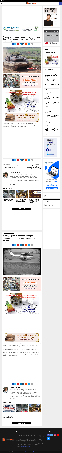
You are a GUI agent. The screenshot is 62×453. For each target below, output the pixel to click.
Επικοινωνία (16, 0)
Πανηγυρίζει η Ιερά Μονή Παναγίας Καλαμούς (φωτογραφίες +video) (21, 200)
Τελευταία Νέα (8, 233)
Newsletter (31, 0)
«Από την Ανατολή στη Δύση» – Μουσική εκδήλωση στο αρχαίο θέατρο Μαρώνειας (50, 110)
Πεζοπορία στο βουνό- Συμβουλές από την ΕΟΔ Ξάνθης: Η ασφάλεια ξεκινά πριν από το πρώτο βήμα (8, 415)
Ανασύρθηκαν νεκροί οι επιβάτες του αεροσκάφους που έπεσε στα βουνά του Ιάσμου (11, 167)
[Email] (48, 438)
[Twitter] (51, 435)
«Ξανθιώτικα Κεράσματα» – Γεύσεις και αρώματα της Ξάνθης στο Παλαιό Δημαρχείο (34, 201)
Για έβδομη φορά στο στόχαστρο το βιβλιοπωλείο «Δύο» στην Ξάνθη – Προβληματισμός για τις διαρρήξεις (51, 123)
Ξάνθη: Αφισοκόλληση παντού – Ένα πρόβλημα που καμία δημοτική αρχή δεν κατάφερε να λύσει (51, 103)
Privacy (47, 451)
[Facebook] (48, 435)
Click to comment (21, 208)
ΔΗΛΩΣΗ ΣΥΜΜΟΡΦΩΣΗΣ (23, 0)
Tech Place (33, 451)
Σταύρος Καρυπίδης (7, 41)
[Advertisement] (22, 16)
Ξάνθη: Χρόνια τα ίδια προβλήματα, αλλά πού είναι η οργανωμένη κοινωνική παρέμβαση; (51, 116)
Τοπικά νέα (12, 233)
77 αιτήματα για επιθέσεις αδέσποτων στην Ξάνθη (8, 200)
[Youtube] (58, 435)
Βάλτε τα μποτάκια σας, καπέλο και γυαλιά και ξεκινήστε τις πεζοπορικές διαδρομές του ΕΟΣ (32, 167)
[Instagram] (55, 435)
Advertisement (52, 451)
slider (4, 233)
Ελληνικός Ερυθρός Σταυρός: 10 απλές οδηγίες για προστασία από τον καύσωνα (51, 97)
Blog (44, 451)
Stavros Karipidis (28, 451)
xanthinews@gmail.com (25, 446)
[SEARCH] (58, 196)
